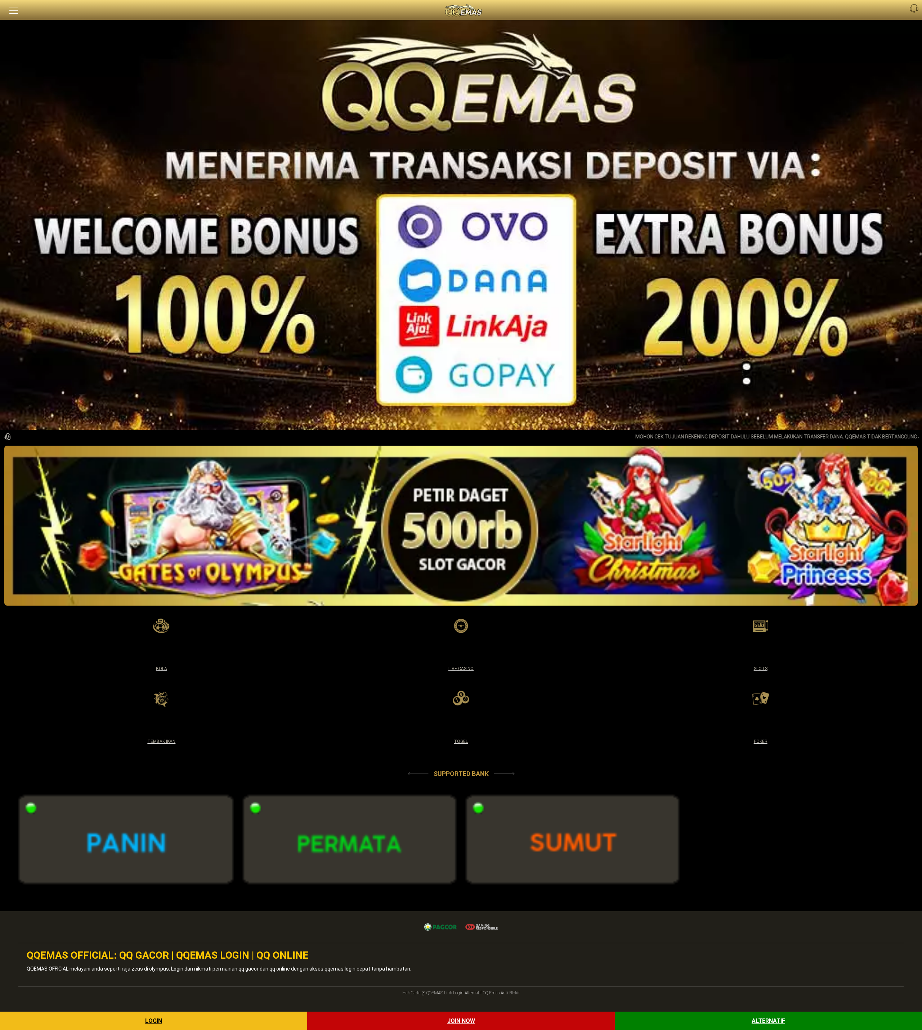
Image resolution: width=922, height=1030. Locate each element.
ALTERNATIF (768, 1020)
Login (153, 1020)
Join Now (461, 1020)
